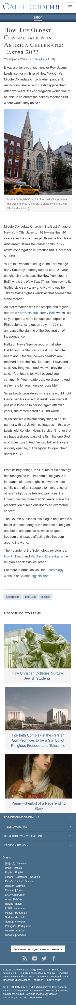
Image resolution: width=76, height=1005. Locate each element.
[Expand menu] (38, 817)
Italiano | (13, 903)
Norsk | (15, 921)
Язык (7, 857)
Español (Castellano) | (22, 876)
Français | (14, 890)
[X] (44, 958)
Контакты (39, 979)
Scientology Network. (35, 575)
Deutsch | (15, 885)
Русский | (15, 930)
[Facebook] (53, 958)
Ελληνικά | (15, 894)
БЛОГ (38, 17)
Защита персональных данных (37, 973)
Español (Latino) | (19, 881)
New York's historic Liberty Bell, (33, 312)
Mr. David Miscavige (45, 556)
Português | (18, 926)
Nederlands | (15, 917)
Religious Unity (44, 59)
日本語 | (15, 908)
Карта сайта (54, 979)
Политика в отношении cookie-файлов (43, 976)
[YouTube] (34, 958)
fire (10, 263)
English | (14, 872)
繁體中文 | (15, 863)
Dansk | (13, 867)
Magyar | (16, 912)
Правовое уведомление (16, 979)
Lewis (17, 393)
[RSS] (24, 958)
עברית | (13, 899)
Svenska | (15, 935)
